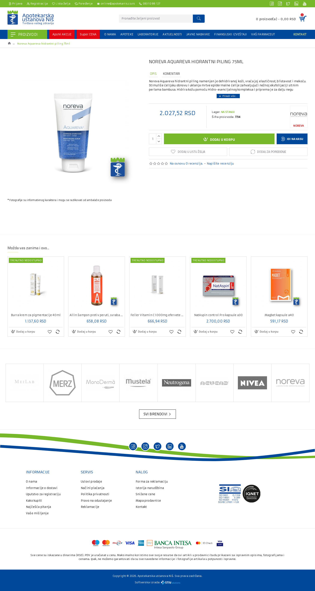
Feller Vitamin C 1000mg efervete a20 (157, 315)
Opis (153, 73)
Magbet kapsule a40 (279, 315)
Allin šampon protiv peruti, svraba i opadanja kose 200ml (97, 315)
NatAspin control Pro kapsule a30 (218, 315)
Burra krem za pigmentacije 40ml (36, 315)
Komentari (171, 73)
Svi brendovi (155, 414)
